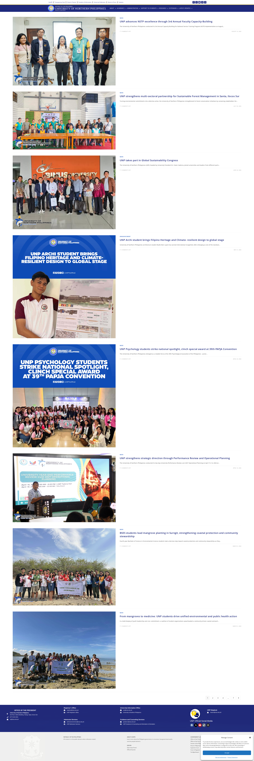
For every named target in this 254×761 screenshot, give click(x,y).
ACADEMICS (121, 8)
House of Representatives (197, 745)
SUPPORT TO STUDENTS (149, 8)
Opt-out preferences (221, 757)
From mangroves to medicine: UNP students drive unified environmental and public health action (178, 616)
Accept (227, 753)
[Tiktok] (202, 2)
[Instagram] (205, 2)
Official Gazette (131, 750)
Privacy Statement (233, 757)
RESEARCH (162, 8)
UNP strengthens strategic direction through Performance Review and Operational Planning (175, 458)
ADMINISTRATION (132, 8)
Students (121, 2)
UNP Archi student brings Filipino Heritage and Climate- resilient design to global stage (172, 240)
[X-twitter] (196, 2)
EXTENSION (173, 8)
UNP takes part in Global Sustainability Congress (149, 160)
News (121, 18)
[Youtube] (199, 2)
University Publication (100, 2)
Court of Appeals (195, 750)
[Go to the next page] (239, 698)
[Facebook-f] (193, 2)
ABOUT (112, 8)
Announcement (125, 236)
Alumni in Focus (112, 2)
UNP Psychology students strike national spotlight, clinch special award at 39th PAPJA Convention (178, 349)
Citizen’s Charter (71, 2)
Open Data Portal (132, 747)
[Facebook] (192, 725)
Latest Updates (184, 8)
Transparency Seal (60, 2)
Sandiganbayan (194, 752)
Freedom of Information (84, 2)
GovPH (50, 2)
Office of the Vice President (197, 741)
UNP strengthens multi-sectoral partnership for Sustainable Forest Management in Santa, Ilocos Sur (179, 96)
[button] (250, 738)
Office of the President (196, 739)
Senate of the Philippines (197, 743)
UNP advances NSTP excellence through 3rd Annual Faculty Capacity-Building (166, 21)
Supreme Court (194, 748)
